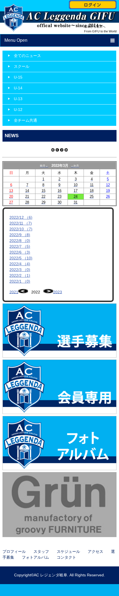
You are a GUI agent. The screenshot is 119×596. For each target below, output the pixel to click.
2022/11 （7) (20, 223)
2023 (57, 292)
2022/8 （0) (19, 240)
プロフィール (14, 551)
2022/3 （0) (19, 269)
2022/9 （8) (19, 235)
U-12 (18, 109)
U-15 (18, 77)
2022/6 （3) (19, 252)
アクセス (95, 551)
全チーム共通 (25, 120)
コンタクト (66, 557)
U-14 (18, 88)
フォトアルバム (35, 557)
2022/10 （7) (20, 229)
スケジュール (68, 551)
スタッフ (41, 551)
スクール (21, 66)
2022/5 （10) (20, 258)
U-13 (18, 99)
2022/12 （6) (20, 217)
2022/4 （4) (19, 264)
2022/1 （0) (19, 281)
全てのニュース (27, 55)
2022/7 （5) (19, 246)
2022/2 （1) (19, 275)
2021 (13, 292)
